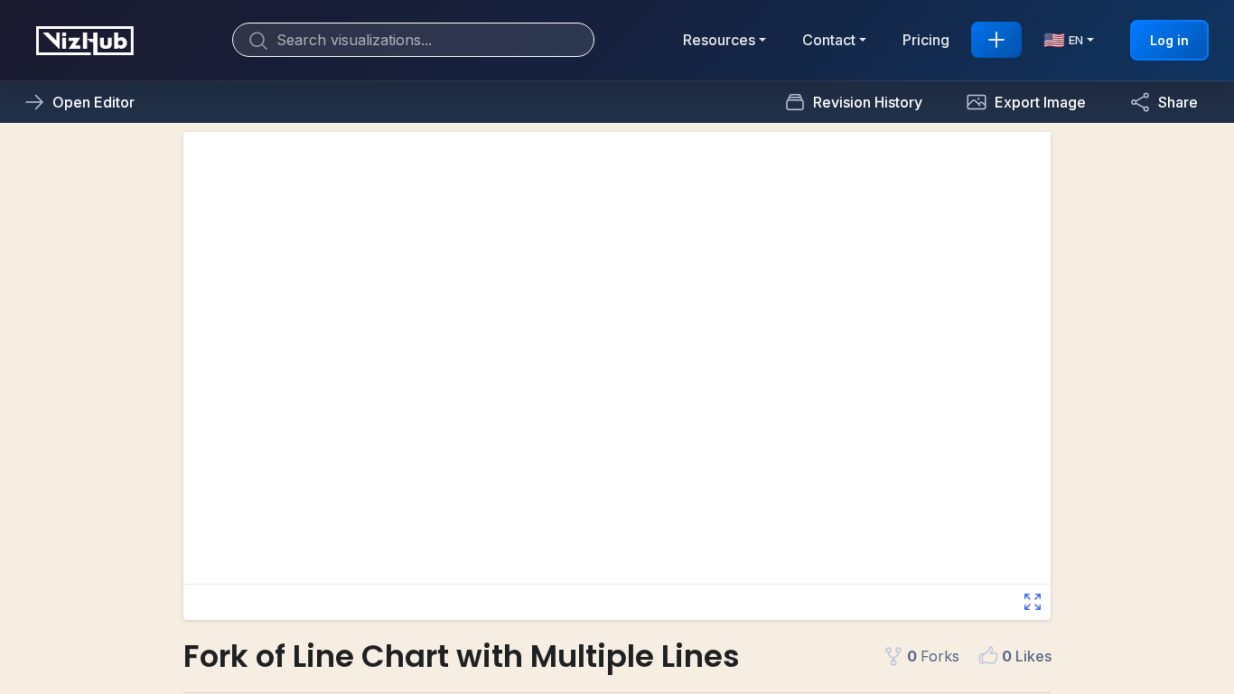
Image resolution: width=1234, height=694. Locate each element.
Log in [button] (1169, 40)
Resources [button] (719, 40)
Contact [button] (828, 40)
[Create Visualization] (996, 40)
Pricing (925, 40)
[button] (1025, 102)
